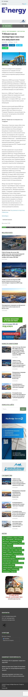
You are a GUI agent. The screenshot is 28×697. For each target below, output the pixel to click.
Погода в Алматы (6, 636)
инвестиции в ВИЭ (7, 563)
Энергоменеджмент (11, 31)
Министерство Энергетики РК (9, 547)
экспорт (23, 227)
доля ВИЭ (21, 558)
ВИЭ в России (6, 541)
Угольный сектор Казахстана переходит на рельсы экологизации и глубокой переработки (19, 395)
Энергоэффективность (7, 554)
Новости (4, 31)
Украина (4, 552)
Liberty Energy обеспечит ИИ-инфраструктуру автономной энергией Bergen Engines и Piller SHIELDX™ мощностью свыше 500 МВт (13, 254)
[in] (24, 4)
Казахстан (21, 543)
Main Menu (8, 26)
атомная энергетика (18, 554)
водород (13, 556)
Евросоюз (15, 543)
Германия (5, 543)
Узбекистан (17, 227)
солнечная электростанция (8, 565)
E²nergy (11, 42)
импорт (11, 227)
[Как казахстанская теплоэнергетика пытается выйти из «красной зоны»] (6, 521)
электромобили (15, 569)
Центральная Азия (17, 552)
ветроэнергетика (6, 556)
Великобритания (14, 541)
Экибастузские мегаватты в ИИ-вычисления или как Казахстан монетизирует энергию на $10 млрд (12, 281)
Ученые (9, 552)
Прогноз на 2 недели (8, 640)
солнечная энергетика (7, 567)
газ (7, 227)
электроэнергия (6, 571)
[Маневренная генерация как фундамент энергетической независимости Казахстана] (14, 303)
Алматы (15, 537)
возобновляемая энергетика (9, 558)
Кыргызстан (9, 545)
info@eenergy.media (11, 616)
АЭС (4, 537)
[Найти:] (14, 409)
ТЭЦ (16, 550)
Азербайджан (9, 537)
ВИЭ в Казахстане (19, 539)
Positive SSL (4, 688)
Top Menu (5, 1)
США (8, 550)
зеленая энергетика (7, 560)
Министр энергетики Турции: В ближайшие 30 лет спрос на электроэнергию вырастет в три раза (13, 668)
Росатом (19, 547)
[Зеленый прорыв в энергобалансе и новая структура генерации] (6, 384)
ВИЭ (4, 539)
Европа (10, 543)
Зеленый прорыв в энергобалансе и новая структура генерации (18, 385)
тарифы (4, 569)
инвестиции (15, 560)
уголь (9, 569)
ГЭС (20, 541)
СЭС (12, 550)
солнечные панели (18, 567)
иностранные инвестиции (17, 563)
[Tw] (26, 4)
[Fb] (22, 4)
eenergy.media (10, 618)
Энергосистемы (21, 31)
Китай (4, 545)
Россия (4, 550)
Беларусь (21, 537)
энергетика (13, 571)
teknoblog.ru (5, 216)
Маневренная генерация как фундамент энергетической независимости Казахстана (13, 306)
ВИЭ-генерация (9, 539)
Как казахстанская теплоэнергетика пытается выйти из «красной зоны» (17, 524)
